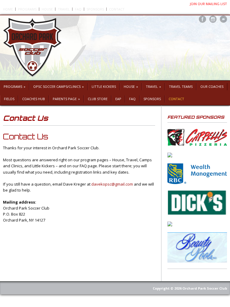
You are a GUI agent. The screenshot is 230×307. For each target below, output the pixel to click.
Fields (9, 99)
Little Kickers (104, 86)
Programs (27, 9)
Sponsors (95, 9)
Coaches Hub (33, 99)
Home (8, 9)
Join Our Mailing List (208, 3)
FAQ (78, 9)
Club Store (98, 99)
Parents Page (66, 99)
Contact (117, 9)
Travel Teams (181, 86)
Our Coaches (211, 86)
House (47, 9)
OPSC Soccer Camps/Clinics (58, 86)
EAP (118, 99)
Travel (64, 9)
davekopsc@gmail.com (112, 184)
